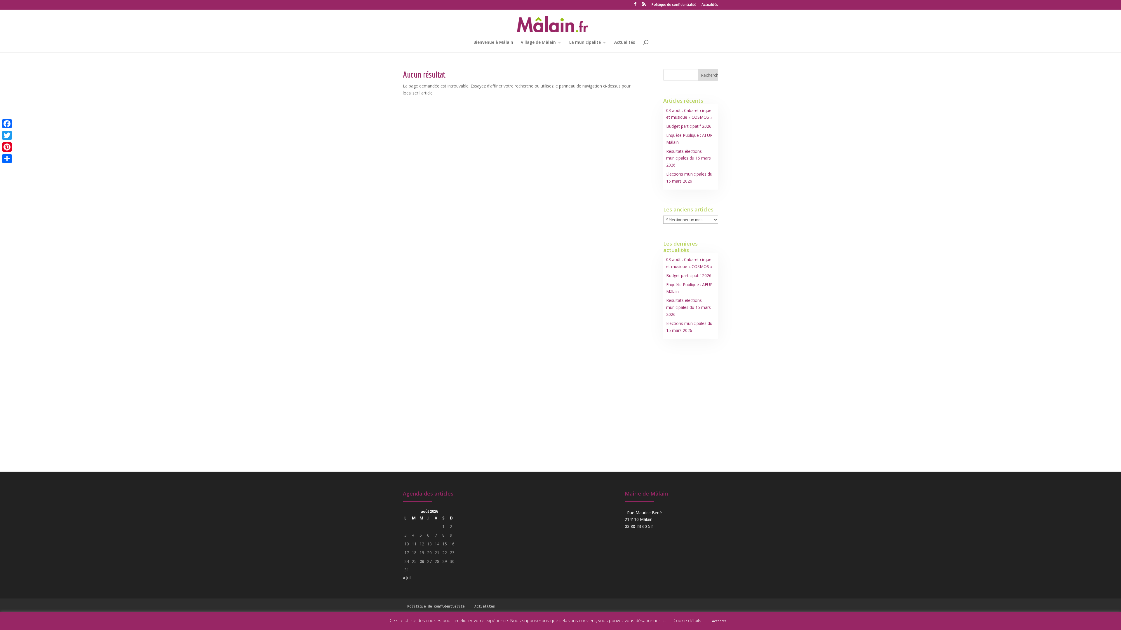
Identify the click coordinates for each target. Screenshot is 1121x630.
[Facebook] (7, 124)
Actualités (710, 5)
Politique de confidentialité (674, 5)
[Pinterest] (7, 147)
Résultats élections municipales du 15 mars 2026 (688, 158)
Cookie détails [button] (687, 620)
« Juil (407, 577)
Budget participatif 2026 (688, 126)
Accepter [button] (719, 621)
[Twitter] (7, 135)
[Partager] (7, 158)
